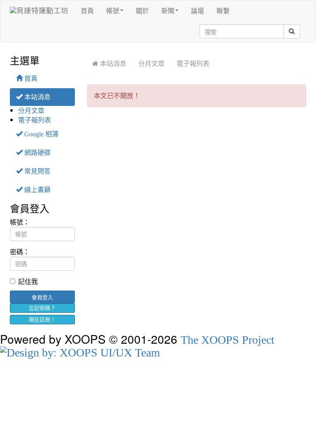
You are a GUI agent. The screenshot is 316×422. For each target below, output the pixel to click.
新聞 (167, 10)
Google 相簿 (40, 134)
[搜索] (291, 31)
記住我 (28, 281)
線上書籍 (37, 189)
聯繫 (223, 10)
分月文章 (31, 110)
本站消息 (37, 97)
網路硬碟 (37, 152)
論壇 (197, 10)
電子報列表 (34, 120)
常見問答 (37, 171)
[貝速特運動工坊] (39, 10)
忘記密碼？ (42, 308)
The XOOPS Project (227, 339)
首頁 (87, 10)
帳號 (112, 10)
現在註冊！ (42, 319)
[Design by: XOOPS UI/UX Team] (158, 353)
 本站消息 (109, 63)
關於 (142, 10)
